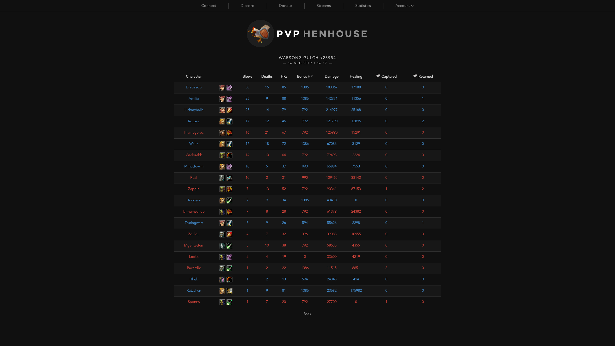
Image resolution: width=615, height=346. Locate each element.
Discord (247, 6)
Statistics (363, 6)
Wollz (193, 144)
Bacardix (194, 268)
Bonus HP (305, 77)
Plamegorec (193, 133)
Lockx (194, 257)
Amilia (194, 99)
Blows (247, 77)
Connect (208, 6)
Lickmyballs (193, 110)
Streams (324, 6)
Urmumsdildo (194, 212)
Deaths (266, 77)
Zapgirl (194, 189)
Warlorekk (194, 155)
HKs (284, 77)
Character (194, 77)
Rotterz (194, 121)
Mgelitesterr (193, 245)
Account (403, 6)
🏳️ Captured (386, 77)
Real (193, 178)
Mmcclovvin (193, 166)
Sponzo (194, 302)
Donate (285, 6)
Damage (331, 77)
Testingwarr (194, 223)
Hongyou (193, 200)
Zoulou (193, 234)
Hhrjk (194, 279)
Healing (356, 77)
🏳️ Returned (423, 77)
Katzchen (194, 291)
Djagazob (194, 87)
